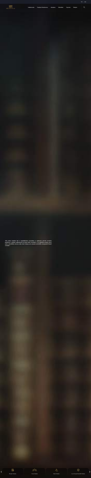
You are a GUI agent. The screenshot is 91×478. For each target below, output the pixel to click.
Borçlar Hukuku (12, 473)
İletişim (75, 7)
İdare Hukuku (56, 473)
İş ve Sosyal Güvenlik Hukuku (78, 473)
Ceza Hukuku (34, 473)
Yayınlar (68, 7)
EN (85, 2)
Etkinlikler (60, 7)
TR (81, 2)
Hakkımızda (31, 7)
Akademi (53, 7)
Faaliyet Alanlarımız (42, 7)
